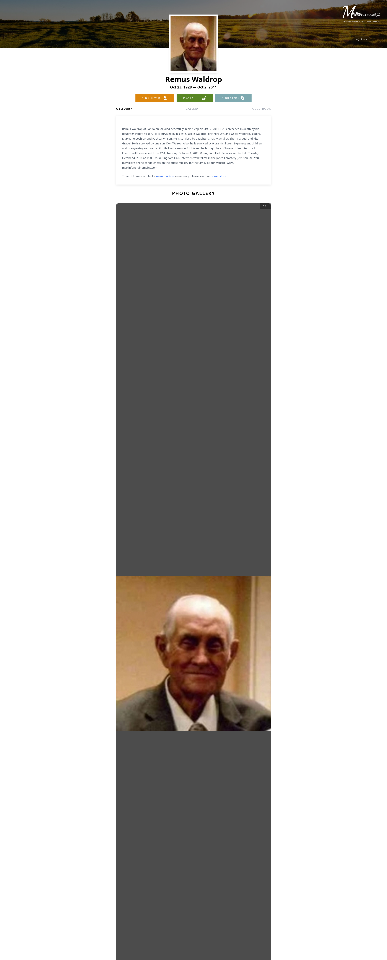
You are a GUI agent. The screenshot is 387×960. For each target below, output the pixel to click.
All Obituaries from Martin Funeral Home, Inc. (362, 22)
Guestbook (261, 108)
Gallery (192, 108)
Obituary (124, 108)
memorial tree (165, 176)
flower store (218, 176)
